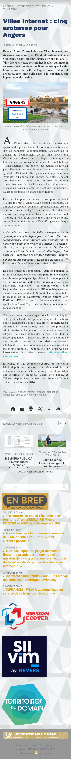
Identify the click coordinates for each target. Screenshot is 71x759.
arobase (41, 391)
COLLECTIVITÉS (12, 9)
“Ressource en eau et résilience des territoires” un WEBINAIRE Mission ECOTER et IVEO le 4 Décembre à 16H (31, 519)
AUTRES (49, 471)
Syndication (45, 753)
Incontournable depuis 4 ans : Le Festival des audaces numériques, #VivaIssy (35, 578)
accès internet (27, 391)
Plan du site (26, 753)
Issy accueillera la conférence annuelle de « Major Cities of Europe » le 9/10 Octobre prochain (33, 537)
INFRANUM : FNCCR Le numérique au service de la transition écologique (33, 591)
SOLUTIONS (39, 471)
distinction (52, 391)
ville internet (40, 394)
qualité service (24, 394)
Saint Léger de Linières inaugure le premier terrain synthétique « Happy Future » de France (52, 463)
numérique (8, 394)
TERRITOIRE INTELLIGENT (34, 6)
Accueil (8, 6)
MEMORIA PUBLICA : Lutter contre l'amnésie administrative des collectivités (18, 461)
